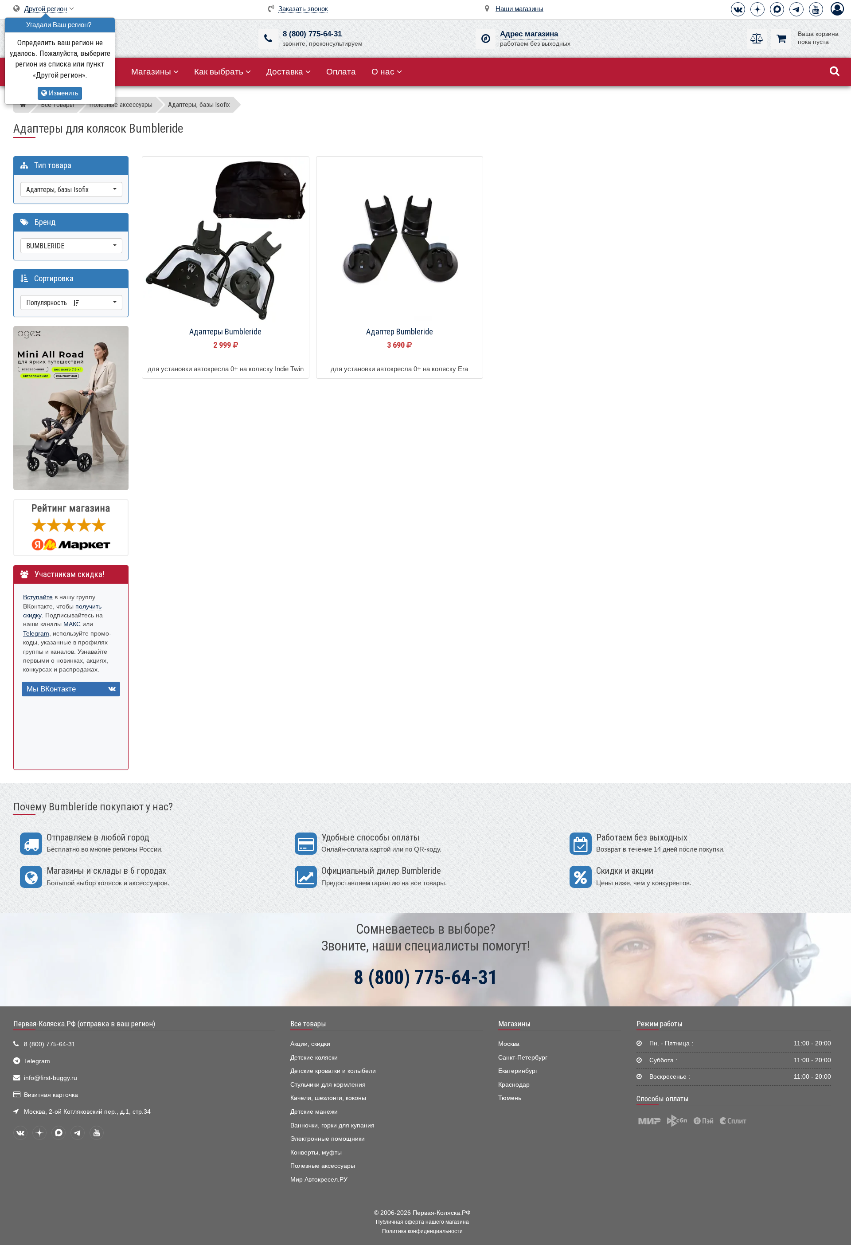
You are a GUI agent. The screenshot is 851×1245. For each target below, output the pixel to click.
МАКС (72, 624)
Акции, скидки (310, 1044)
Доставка (284, 71)
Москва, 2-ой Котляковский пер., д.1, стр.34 (87, 1111)
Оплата (341, 71)
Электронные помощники (327, 1138)
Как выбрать (218, 71)
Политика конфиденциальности (422, 1231)
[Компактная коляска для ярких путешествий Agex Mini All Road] (71, 407)
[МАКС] (777, 9)
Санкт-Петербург (522, 1057)
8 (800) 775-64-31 (312, 34)
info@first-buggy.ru (50, 1078)
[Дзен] (757, 9)
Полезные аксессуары (322, 1166)
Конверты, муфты (316, 1152)
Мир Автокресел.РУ (318, 1179)
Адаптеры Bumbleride (225, 332)
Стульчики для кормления (328, 1084)
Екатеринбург (518, 1071)
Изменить (62, 93)
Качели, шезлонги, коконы (328, 1098)
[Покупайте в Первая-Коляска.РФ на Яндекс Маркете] (71, 527)
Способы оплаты (662, 1098)
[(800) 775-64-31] (268, 39)
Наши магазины (519, 8)
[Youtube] (816, 9)
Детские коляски (314, 1057)
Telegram (36, 633)
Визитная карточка (51, 1095)
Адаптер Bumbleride (399, 332)
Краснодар (514, 1084)
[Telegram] (796, 9)
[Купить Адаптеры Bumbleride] (225, 240)
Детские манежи (314, 1111)
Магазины (151, 71)
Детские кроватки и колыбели (333, 1071)
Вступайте (38, 597)
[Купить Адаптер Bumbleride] (399, 240)
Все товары (308, 1023)
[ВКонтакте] (738, 9)
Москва (508, 1044)
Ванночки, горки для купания (332, 1125)
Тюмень (509, 1098)
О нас (382, 71)
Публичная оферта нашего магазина (422, 1222)
